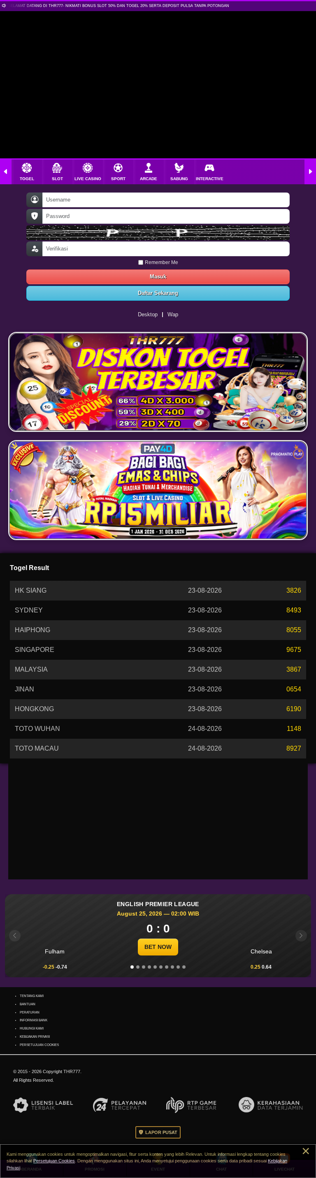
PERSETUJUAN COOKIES (38, 1044)
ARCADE (148, 178)
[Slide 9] (178, 967)
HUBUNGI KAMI (32, 1028)
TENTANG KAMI (32, 995)
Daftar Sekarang (158, 293)
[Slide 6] (161, 967)
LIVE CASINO (87, 178)
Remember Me (161, 262)
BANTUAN (28, 1004)
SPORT (118, 178)
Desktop (147, 314)
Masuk (158, 277)
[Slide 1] (132, 967)
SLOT (57, 178)
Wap (173, 314)
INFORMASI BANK (34, 1020)
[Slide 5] (155, 967)
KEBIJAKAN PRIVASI (36, 1036)
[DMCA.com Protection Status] (38, 1074)
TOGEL (27, 178)
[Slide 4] (149, 967)
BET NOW (158, 947)
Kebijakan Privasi (67, 1167)
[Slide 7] (166, 967)
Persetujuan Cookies (96, 1160)
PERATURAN (30, 1012)
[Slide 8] (172, 967)
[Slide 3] (143, 967)
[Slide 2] (137, 967)
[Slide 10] (184, 967)
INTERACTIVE (209, 178)
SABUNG (179, 178)
